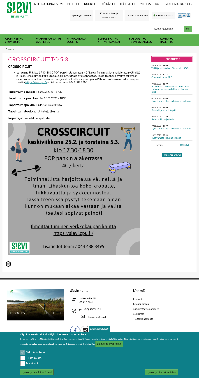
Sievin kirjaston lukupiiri (163, 110)
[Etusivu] (20, 9)
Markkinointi (33, 363)
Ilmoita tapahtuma (172, 154)
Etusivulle (138, 299)
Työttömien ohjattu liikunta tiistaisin (171, 101)
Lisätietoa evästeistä (109, 343)
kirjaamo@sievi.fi (97, 317)
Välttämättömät (36, 352)
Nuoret (89, 4)
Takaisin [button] (9, 264)
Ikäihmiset (128, 4)
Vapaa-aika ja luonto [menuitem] (76, 40)
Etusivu (10, 49)
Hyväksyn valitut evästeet (37, 372)
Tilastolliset (34, 358)
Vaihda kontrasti (164, 15)
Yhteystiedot (150, 4)
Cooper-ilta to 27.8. (162, 77)
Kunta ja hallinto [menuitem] (166, 40)
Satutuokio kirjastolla (162, 119)
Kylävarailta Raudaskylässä (166, 137)
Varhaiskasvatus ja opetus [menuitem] (48, 40)
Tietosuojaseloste (143, 318)
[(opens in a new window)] (75, 330)
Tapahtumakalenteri (137, 15)
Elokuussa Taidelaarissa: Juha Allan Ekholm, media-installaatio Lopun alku (170, 89)
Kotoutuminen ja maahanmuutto (109, 15)
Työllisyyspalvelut (82, 15)
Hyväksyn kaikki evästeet (162, 372)
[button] (9, 264)
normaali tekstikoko (184, 15)
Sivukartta (138, 313)
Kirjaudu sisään (141, 304)
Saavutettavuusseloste (146, 309)
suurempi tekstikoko (180, 15)
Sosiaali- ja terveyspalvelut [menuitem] (141, 40)
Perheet (73, 4)
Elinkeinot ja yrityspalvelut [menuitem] (109, 40)
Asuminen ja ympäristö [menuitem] (14, 40)
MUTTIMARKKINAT (177, 4)
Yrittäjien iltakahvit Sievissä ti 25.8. (170, 68)
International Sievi (48, 4)
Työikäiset (108, 4)
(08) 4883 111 (92, 309)
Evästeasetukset (99, 328)
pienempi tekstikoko (189, 15)
